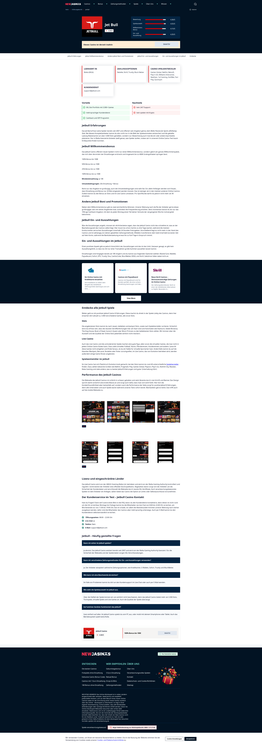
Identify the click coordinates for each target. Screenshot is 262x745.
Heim (67, 9)
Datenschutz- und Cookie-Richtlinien (141, 681)
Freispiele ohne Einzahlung (92, 673)
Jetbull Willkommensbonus (94, 56)
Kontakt (130, 677)
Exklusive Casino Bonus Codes (93, 677)
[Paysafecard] (131, 270)
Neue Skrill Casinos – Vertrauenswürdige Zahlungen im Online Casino (164, 279)
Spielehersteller (173, 364)
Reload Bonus (111, 677)
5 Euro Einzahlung (113, 673)
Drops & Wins (111, 681)
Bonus (100, 4)
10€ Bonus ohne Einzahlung (92, 685)
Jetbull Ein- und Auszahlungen (147, 56)
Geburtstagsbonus (113, 669)
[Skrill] (164, 270)
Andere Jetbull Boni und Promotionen (120, 56)
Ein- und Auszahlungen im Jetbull (174, 56)
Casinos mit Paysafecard (128, 277)
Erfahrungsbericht (77, 9)
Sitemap (130, 685)
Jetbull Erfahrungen (74, 56)
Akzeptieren (190, 739)
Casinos (87, 4)
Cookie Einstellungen (174, 739)
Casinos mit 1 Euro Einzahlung (93, 681)
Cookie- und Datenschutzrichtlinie (110, 740)
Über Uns (149, 4)
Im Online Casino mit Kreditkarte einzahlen (94, 278)
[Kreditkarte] (98, 270)
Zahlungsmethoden (118, 4)
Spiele (136, 4)
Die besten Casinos (89, 669)
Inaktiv (166, 44)
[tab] (84, 466)
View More (131, 298)
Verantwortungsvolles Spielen (138, 673)
